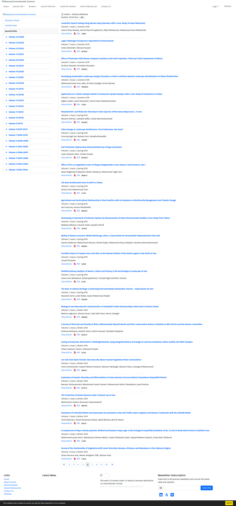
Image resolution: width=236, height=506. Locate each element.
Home (6, 6)
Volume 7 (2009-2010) (18, 135)
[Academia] (166, 495)
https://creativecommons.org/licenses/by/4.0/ (122, 486)
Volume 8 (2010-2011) (18, 129)
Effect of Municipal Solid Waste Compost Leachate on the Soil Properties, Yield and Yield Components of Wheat (111, 58)
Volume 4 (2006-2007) (18, 152)
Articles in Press (12, 20)
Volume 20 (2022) (16, 60)
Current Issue (11, 25)
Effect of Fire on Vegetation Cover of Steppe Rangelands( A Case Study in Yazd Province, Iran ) (103, 165)
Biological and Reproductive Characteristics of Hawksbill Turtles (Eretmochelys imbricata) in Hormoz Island (110, 306)
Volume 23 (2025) (16, 43)
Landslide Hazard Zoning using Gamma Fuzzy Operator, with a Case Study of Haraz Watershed (103, 23)
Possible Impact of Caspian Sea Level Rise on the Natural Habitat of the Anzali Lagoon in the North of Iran (108, 253)
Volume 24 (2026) (16, 37)
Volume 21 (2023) (16, 54)
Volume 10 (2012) (16, 118)
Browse (32, 6)
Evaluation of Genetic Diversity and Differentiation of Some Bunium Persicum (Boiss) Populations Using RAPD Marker (114, 377)
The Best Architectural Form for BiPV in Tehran (82, 182)
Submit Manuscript (88, 6)
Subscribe (206, 488)
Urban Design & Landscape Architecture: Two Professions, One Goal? (92, 129)
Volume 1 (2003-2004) (18, 170)
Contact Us (106, 6)
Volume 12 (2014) (16, 106)
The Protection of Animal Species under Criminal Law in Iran (88, 395)
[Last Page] (112, 464)
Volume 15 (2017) (16, 89)
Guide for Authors (68, 6)
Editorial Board (11, 485)
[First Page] (64, 464)
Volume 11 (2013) (16, 112)
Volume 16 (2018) (16, 83)
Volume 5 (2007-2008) (18, 147)
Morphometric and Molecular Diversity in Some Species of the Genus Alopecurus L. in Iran (101, 112)
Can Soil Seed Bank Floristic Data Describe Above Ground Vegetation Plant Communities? (101, 360)
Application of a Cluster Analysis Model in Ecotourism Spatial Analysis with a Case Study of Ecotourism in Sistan (111, 94)
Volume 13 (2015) (16, 100)
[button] (66, 503)
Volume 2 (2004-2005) (18, 164)
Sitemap (8, 494)
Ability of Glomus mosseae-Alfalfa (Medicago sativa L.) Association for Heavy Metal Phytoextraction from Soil (110, 236)
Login (215, 6)
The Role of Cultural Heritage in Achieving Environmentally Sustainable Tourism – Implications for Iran (107, 289)
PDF (81, 33)
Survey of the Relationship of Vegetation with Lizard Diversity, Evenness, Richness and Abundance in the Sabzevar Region (116, 448)
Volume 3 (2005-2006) (18, 158)
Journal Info (18, 6)
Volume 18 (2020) (16, 72)
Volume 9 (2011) (16, 123)
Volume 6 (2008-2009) (18, 141)
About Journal (10, 482)
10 (106, 464)
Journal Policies (48, 6)
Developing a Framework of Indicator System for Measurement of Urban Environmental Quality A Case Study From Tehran (115, 218)
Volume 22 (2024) (16, 48)
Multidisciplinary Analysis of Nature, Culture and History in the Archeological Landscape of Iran (104, 271)
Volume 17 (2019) (16, 77)
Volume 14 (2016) (16, 95)
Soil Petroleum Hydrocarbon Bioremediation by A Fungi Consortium (91, 147)
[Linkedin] (161, 495)
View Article (66, 33)
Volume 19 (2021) (16, 66)
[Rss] (172, 495)
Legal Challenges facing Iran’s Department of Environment (87, 41)
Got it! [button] (229, 503)
